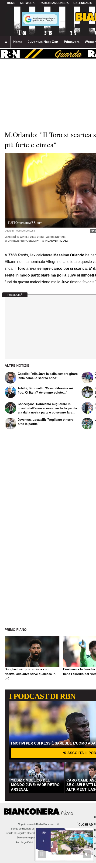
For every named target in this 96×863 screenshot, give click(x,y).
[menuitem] (5, 41)
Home (11, 3)
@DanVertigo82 (56, 240)
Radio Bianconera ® (47, 824)
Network (27, 3)
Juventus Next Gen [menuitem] (43, 42)
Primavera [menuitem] (71, 42)
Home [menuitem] (17, 42)
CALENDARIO (82, 3)
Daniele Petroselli (22, 240)
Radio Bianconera (54, 3)
